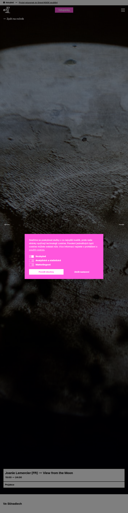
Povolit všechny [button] (46, 272)
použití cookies (36, 250)
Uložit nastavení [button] (81, 272)
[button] (31, 256)
